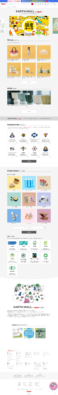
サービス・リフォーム (36, 369)
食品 (16, 354)
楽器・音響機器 (45, 368)
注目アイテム (26, 118)
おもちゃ (44, 355)
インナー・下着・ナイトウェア (11, 359)
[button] (38, 4)
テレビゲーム (44, 364)
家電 (7, 364)
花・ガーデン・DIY (36, 368)
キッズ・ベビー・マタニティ (46, 354)
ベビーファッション (9, 358)
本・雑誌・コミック (45, 369)
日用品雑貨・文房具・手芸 (28, 354)
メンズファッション (9, 355)
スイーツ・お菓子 (18, 355)
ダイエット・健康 (27, 355)
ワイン (17, 359)
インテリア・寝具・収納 (37, 364)
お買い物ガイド (35, 118)
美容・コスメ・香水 (36, 354)
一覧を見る (29, 161)
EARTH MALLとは (47, 118)
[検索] (32, 4)
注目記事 (30, 118)
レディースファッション (10, 354)
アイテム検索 (41, 118)
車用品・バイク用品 (27, 364)
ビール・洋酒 (17, 358)
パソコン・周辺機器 (9, 368)
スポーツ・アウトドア (19, 364)
